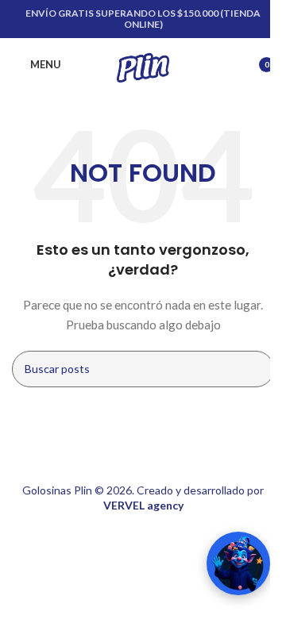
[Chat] (222, 563)
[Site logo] (143, 63)
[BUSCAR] (256, 369)
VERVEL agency (143, 505)
